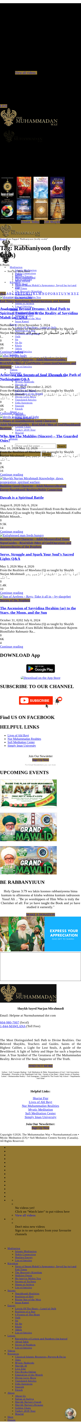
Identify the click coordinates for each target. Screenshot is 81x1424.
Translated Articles (25, 399)
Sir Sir (18, 342)
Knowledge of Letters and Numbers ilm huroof (41, 1338)
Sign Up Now (40, 759)
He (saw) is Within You (28, 1278)
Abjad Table (22, 1341)
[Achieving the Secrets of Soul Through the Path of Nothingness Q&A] (13, 355)
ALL (3, 293)
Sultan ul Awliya (24, 1398)
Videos (14, 369)
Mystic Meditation (40, 1109)
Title (17, 287)
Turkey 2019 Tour (25, 429)
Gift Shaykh (52, 222)
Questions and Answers (54, 301)
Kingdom (13, 1263)
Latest (18, 274)
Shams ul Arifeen (24, 303)
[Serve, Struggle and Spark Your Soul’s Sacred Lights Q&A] (22, 535)
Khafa (18, 345)
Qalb (18, 336)
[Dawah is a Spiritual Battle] (40, 482)
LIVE (3, 106)
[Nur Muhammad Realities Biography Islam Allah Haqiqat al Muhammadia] (40, 136)
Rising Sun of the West (28, 318)
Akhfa (18, 348)
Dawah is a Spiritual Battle (22, 497)
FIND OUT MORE (40, 1066)
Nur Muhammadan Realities (24, 738)
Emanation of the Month (29, 1374)
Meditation (16, 267)
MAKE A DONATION (40, 914)
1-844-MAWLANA (12, 1026)
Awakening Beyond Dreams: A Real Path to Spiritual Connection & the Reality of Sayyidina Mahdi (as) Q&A (39, 313)
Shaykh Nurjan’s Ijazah (28, 1401)
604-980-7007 (9, 1022)
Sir (16, 339)
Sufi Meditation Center (21, 742)
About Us (20, 1395)
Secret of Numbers (25, 1344)
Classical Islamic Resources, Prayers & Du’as (40, 1356)
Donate (14, 438)
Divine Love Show (25, 396)
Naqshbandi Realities (24, 489)
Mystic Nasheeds (24, 381)
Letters (11, 1335)
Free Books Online (25, 1371)
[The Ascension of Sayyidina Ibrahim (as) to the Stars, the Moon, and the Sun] (35, 596)
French (19, 408)
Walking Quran (23, 1275)
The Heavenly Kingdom (28, 291)
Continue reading (11, 352)
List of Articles (23, 306)
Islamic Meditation (26, 1251)
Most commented (25, 277)
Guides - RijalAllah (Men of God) (42, 424)
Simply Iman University (22, 745)
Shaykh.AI (21, 384)
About (11, 1392)
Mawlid (19, 432)
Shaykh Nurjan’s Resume (29, 1404)
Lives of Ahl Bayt (18, 735)
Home (3, 239)
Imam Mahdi (30, 301)
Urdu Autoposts (24, 402)
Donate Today (30, 222)
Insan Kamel (22, 321)
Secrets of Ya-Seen (25, 1281)
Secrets (12, 1290)
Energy (12, 1305)
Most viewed (22, 280)
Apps (18, 1359)
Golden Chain (23, 426)
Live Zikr (20, 1368)
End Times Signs (11, 301)
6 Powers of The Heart (27, 1314)
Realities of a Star (25, 1311)
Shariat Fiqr (40, 1098)
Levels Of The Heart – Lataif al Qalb (35, 1308)
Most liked (21, 284)
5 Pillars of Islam (11, 421)
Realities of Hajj (24, 1296)
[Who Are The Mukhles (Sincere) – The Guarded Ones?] (19, 417)
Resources (13, 1353)
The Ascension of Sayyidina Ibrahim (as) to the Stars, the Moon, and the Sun (38, 610)
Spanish (19, 405)
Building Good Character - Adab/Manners (28, 359)
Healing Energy (24, 1257)
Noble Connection (25, 273)
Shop (10, 1417)
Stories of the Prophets (26, 546)
